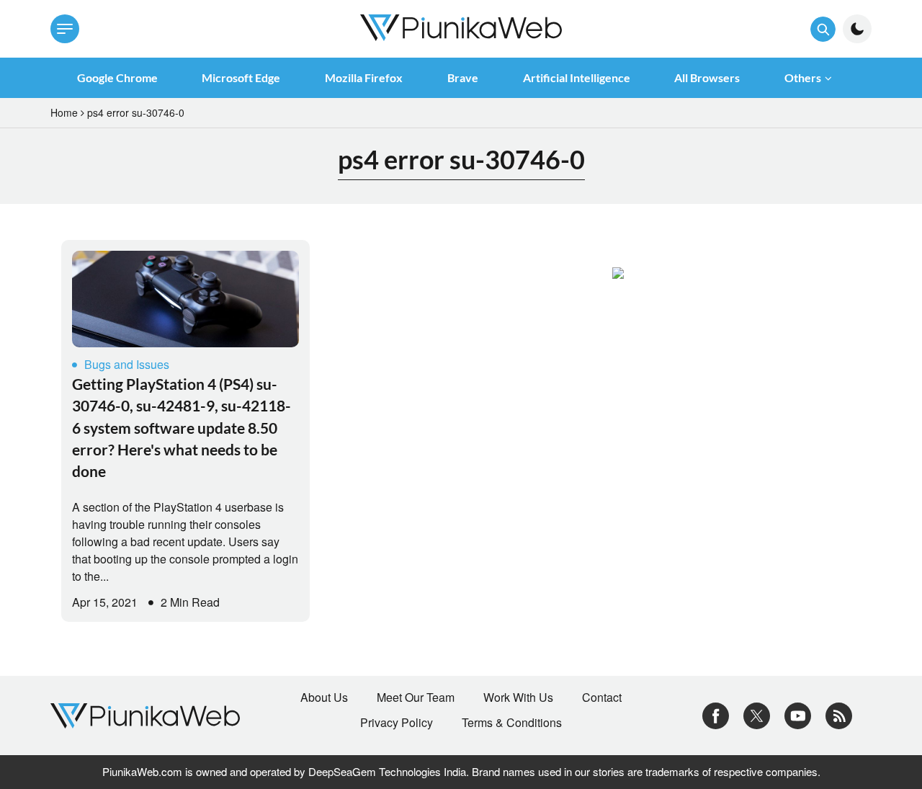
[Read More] (185, 299)
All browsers (707, 77)
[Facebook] (715, 714)
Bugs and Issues (126, 364)
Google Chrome (117, 77)
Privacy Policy (396, 723)
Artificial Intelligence (576, 77)
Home (64, 112)
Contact (602, 697)
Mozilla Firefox (364, 77)
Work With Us (518, 697)
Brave (462, 77)
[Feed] (838, 714)
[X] (756, 714)
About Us (324, 697)
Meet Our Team (416, 697)
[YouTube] (797, 714)
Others (802, 77)
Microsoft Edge (241, 77)
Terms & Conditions (512, 723)
